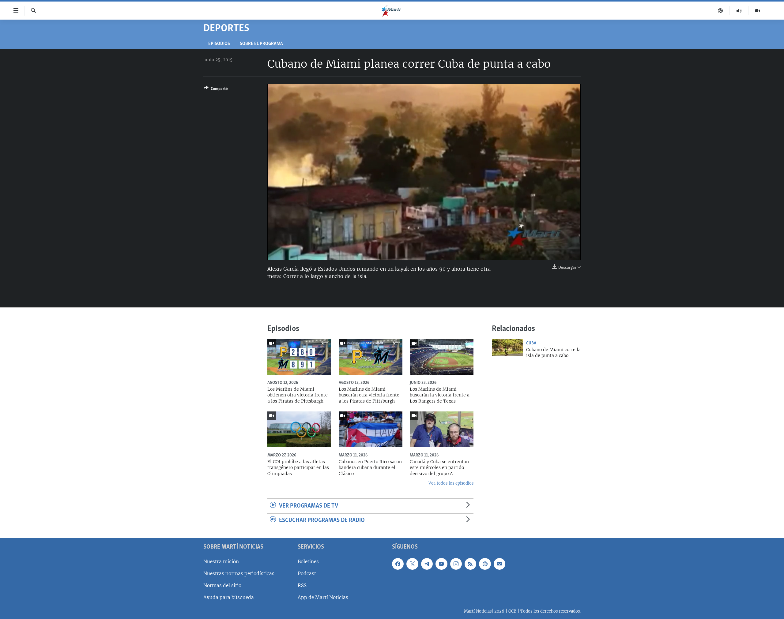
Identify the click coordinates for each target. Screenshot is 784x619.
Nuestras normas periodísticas (238, 573)
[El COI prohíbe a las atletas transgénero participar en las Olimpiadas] (299, 429)
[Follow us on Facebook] (398, 563)
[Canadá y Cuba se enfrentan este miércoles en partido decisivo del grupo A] (441, 429)
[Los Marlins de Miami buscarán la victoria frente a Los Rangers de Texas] (441, 357)
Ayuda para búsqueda (228, 597)
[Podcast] (720, 10)
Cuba (531, 343)
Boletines (308, 561)
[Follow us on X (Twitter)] (412, 563)
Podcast (307, 573)
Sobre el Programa (261, 44)
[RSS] (470, 563)
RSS (302, 585)
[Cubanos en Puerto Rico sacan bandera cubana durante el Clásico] (370, 429)
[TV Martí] (757, 10)
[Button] (216, 90)
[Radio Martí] (739, 10)
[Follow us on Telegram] (427, 563)
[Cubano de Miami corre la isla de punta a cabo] (507, 347)
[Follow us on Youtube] (441, 563)
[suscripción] (499, 563)
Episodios (219, 44)
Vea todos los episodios (450, 483)
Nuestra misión (221, 561)
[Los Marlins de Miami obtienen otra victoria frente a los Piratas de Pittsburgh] (299, 357)
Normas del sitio (222, 585)
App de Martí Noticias (323, 597)
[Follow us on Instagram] (456, 563)
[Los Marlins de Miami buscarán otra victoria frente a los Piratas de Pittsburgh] (370, 357)
